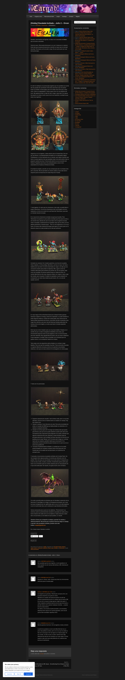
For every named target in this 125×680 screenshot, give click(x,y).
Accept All (28, 674)
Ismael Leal (77, 76)
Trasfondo (77, 125)
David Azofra (44, 25)
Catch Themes (93, 675)
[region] (19, 669)
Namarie (77, 32)
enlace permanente (35, 549)
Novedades (77, 122)
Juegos (58, 16)
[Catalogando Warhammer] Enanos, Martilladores (85, 94)
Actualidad (77, 113)
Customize (9, 674)
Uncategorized (78, 127)
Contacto (71, 16)
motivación (40, 548)
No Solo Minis (78, 120)
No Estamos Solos (79, 119)
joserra (35, 548)
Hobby (45, 546)
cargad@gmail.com (40, 525)
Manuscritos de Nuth (49, 16)
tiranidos (56, 548)
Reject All (19, 674)
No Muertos (45, 548)
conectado (42, 653)
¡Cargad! (77, 111)
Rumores (77, 124)
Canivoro (39, 591)
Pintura (49, 548)
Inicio (31, 16)
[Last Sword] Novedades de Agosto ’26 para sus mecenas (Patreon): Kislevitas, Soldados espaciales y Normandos (84, 73)
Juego (76, 117)
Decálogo (64, 16)
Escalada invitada (57, 546)
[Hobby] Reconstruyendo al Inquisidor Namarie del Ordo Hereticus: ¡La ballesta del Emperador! (84, 34)
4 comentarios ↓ (52, 25)
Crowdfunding (78, 114)
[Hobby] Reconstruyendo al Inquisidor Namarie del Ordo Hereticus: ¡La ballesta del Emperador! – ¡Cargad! (85, 45)
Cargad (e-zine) (38, 16)
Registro (78, 16)
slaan (52, 548)
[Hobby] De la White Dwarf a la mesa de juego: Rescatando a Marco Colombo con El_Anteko (85, 48)
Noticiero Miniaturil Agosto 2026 (86, 31)
